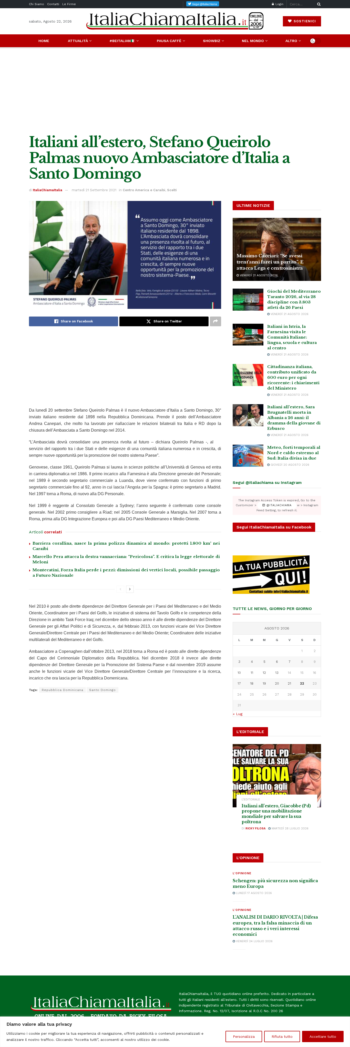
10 (239, 673)
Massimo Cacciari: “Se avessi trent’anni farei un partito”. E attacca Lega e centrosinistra (269, 262)
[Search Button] (318, 4)
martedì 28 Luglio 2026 (289, 828)
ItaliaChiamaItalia (47, 190)
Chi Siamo (36, 4)
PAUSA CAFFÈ (169, 41)
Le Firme (69, 4)
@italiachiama (278, 505)
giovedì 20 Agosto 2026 (289, 464)
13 (277, 673)
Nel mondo (253, 41)
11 (252, 673)
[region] (175, 1031)
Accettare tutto (323, 1036)
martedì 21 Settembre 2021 (94, 190)
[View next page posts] (130, 589)
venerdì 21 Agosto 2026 (258, 275)
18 (251, 683)
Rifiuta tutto (282, 1036)
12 (264, 673)
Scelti (172, 190)
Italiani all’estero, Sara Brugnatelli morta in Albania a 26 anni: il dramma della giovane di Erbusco (294, 417)
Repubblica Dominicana (62, 690)
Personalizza (244, 1036)
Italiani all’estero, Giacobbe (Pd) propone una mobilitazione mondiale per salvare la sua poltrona (276, 813)
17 (239, 683)
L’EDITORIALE (251, 799)
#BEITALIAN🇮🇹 (122, 41)
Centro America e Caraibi (144, 190)
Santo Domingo (102, 690)
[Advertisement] (175, 91)
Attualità (78, 41)
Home (43, 41)
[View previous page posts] (120, 589)
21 (289, 683)
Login (278, 4)
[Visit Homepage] (175, 21)
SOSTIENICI (304, 21)
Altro (291, 41)
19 (264, 683)
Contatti (53, 4)
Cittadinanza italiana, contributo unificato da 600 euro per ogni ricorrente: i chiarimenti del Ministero (293, 377)
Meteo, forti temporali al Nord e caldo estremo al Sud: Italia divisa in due (293, 453)
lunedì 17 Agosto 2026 (253, 893)
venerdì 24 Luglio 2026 (254, 941)
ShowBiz (211, 41)
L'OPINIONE (242, 873)
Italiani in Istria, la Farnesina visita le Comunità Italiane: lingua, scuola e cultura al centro (292, 337)
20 (277, 683)
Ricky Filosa (255, 828)
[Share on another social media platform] (215, 321)
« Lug (237, 714)
